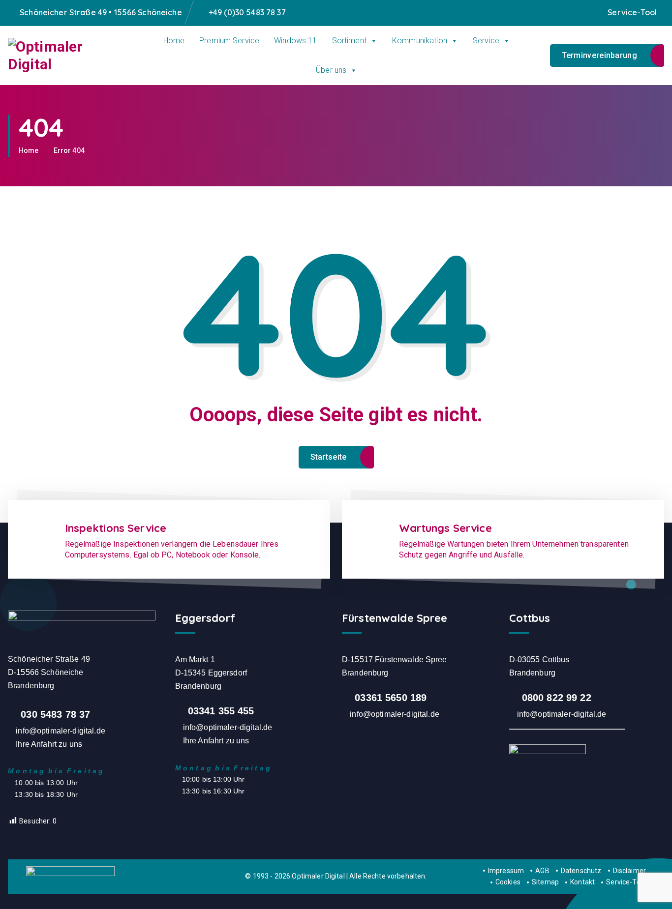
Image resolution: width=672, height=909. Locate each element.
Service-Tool (632, 12)
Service (486, 40)
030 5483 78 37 (55, 714)
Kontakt (582, 882)
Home (174, 40)
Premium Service (229, 40)
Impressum (506, 871)
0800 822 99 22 (556, 697)
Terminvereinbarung (599, 55)
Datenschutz (581, 871)
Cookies (507, 882)
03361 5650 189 (391, 697)
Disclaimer (629, 871)
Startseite (328, 457)
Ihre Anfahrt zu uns (49, 744)
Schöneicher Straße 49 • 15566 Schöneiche (101, 12)
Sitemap (545, 882)
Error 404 (69, 150)
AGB (542, 871)
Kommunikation (419, 40)
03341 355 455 (221, 710)
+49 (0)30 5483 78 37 (247, 12)
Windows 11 (295, 40)
